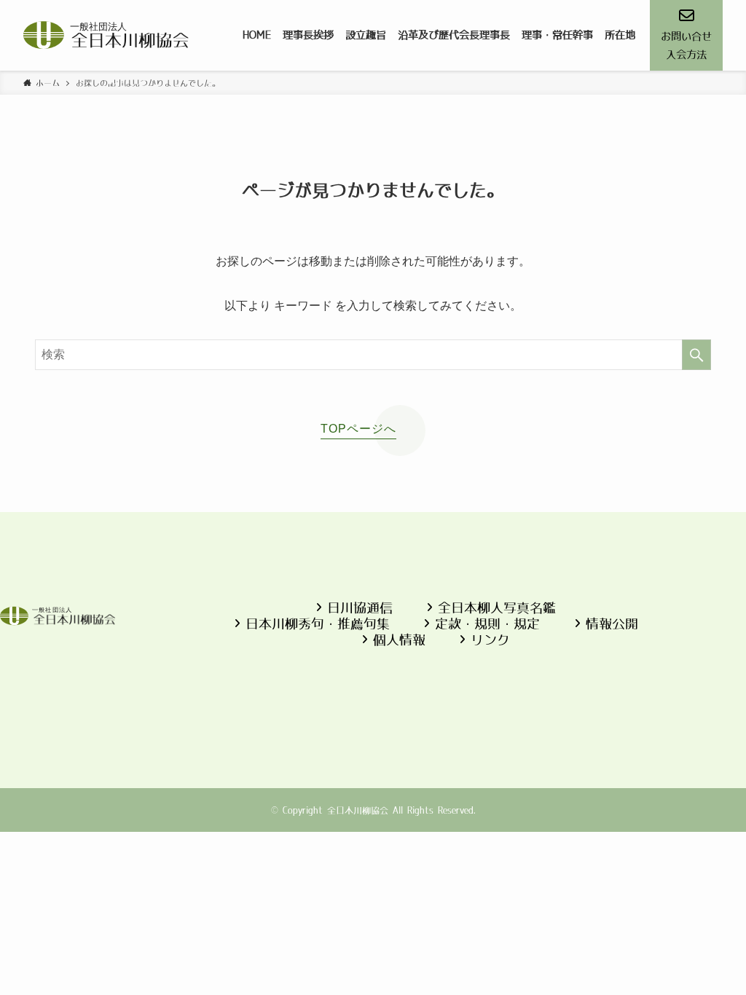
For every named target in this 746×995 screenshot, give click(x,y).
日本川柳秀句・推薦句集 (318, 624)
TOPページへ (358, 428)
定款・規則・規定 (487, 624)
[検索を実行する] (696, 354)
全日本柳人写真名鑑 (497, 608)
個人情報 (399, 640)
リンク (490, 640)
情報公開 (612, 624)
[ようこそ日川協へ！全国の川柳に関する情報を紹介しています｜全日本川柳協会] (106, 35)
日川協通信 (360, 608)
